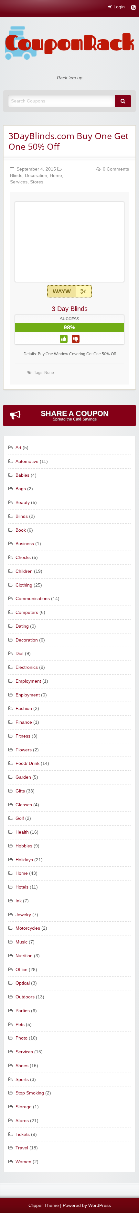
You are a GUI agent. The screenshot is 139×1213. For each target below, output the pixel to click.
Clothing (24, 585)
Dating (22, 626)
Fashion (24, 708)
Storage (24, 1106)
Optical (23, 983)
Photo (21, 1038)
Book (21, 530)
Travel (22, 1148)
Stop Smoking (30, 1093)
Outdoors (25, 997)
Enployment (28, 695)
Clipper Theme (43, 1205)
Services (18, 182)
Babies (22, 475)
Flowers (24, 750)
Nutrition (24, 955)
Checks (23, 557)
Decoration (36, 175)
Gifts (20, 791)
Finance (24, 722)
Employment (28, 681)
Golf (20, 818)
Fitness (23, 736)
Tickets (23, 1134)
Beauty (23, 502)
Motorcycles (28, 928)
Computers (27, 612)
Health (22, 832)
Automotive (27, 461)
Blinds (16, 175)
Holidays (24, 859)
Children (24, 571)
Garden (23, 777)
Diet (20, 653)
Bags (21, 488)
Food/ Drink (27, 763)
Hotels (22, 887)
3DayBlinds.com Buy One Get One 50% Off (68, 141)
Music (21, 942)
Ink (19, 901)
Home (56, 175)
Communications (33, 598)
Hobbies (24, 846)
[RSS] (133, 8)
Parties (23, 1010)
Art (18, 447)
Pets (20, 1024)
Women (23, 1161)
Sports (22, 1079)
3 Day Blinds (70, 308)
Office (21, 969)
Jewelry (23, 914)
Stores (36, 182)
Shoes (22, 1065)
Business (25, 543)
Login (118, 7)
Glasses (24, 804)
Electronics (27, 667)
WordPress (99, 1205)
